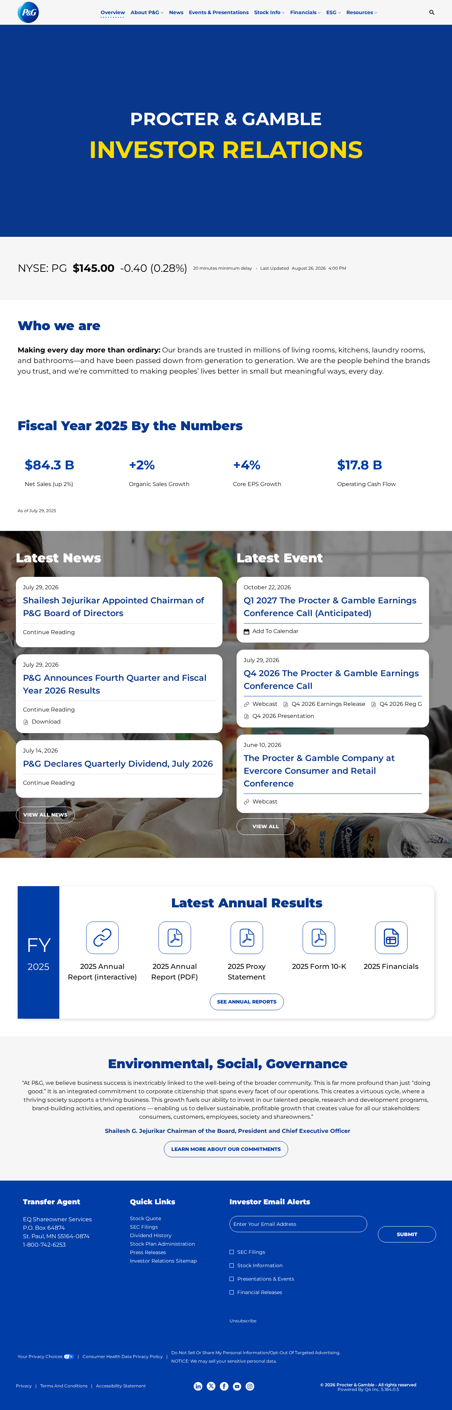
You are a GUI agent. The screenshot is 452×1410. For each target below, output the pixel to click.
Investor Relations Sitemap (173, 1260)
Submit (407, 1234)
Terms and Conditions (64, 1386)
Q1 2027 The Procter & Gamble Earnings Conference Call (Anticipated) (330, 606)
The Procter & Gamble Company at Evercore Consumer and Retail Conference (319, 771)
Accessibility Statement (121, 1386)
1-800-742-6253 (44, 1244)
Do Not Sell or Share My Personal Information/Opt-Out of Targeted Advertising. (255, 1352)
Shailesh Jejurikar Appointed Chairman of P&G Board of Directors (113, 606)
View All (265, 826)
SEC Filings (154, 1226)
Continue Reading (49, 632)
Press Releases (158, 1252)
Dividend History (161, 1235)
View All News (45, 815)
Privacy (24, 1386)
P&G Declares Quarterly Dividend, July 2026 (118, 764)
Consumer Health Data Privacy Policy (123, 1356)
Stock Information (259, 1265)
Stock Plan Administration (172, 1243)
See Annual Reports (246, 1002)
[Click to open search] (430, 12)
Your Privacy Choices (46, 1356)
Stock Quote (156, 1218)
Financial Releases (259, 1292)
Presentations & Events (265, 1278)
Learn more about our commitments (226, 1149)
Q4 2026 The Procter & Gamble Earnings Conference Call (331, 679)
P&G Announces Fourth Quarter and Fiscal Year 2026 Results (115, 684)
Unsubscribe (243, 1320)
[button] (271, 631)
